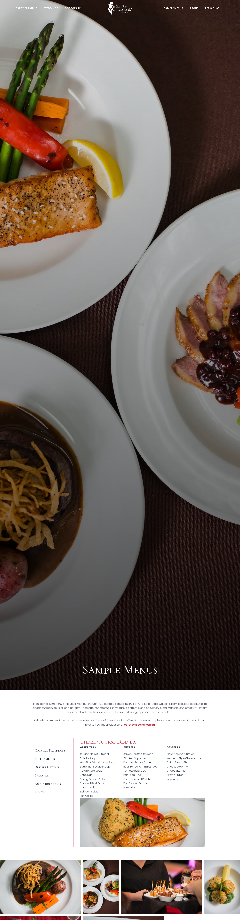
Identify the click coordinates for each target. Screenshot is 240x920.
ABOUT (194, 8)
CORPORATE (73, 8)
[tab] (50, 742)
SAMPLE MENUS (173, 8)
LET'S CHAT (212, 8)
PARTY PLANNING (27, 8)
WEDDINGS (51, 8)
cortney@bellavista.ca (139, 725)
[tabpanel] (140, 792)
